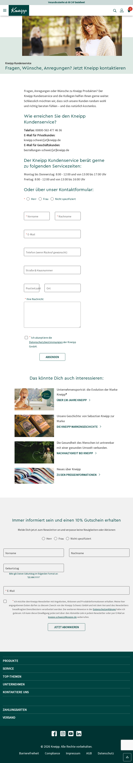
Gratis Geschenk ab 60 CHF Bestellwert (69, 2)
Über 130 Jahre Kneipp (72, 400)
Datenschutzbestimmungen (46, 342)
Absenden (52, 357)
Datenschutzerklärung (104, 609)
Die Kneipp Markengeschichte (77, 426)
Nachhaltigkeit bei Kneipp (75, 453)
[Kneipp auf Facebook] (54, 733)
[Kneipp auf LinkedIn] (78, 733)
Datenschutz (106, 753)
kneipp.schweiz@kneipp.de (62, 617)
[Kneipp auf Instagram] (63, 733)
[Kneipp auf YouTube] (71, 733)
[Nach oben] (127, 757)
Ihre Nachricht (35, 299)
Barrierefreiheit (29, 753)
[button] (121, 10)
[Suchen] (114, 10)
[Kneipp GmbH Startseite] (19, 10)
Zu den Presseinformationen (77, 474)
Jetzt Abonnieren (66, 627)
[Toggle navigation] (4, 10)
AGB (89, 753)
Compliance (52, 753)
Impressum (73, 753)
